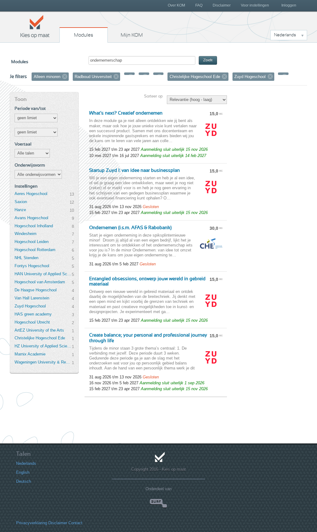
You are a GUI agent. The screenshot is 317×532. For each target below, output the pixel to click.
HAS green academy (33, 314)
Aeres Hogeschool (31, 193)
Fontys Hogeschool (32, 266)
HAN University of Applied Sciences (43, 274)
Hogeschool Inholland (34, 226)
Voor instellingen (255, 5)
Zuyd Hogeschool (30, 306)
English (16, 461)
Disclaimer (222, 5)
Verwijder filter (65, 76)
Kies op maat (35, 26)
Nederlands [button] (285, 35)
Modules (83, 35)
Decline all (269, 499)
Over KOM (176, 5)
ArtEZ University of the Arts (39, 330)
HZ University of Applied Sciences (43, 346)
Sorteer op (153, 96)
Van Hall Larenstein (32, 298)
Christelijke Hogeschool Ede (40, 338)
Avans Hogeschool (31, 218)
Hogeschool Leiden (32, 241)
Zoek (208, 60)
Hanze (20, 209)
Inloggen (288, 5)
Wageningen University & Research (43, 362)
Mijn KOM (132, 35)
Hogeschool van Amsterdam (40, 282)
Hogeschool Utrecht (32, 322)
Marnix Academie (30, 354)
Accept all (269, 486)
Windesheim (26, 233)
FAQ (198, 5)
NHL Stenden (26, 257)
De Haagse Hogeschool (36, 290)
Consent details (23, 511)
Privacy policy (63, 511)
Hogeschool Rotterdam (35, 249)
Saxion (21, 201)
